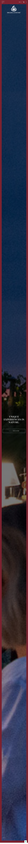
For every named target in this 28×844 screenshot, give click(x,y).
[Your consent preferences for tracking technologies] (25, 841)
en (19, 2)
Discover (16, 430)
